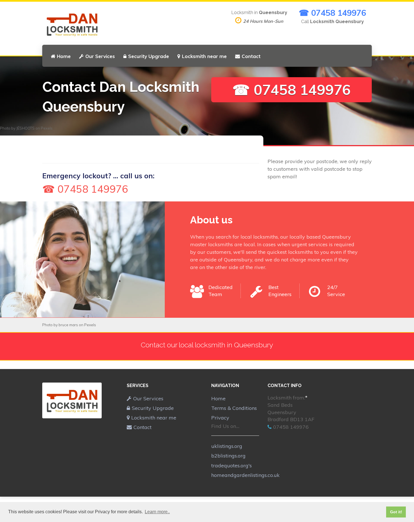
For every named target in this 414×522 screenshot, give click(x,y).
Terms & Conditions (234, 408)
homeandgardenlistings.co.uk (245, 475)
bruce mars (68, 325)
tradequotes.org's (231, 465)
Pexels (47, 128)
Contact (251, 56)
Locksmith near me (204, 56)
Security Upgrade (148, 56)
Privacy (220, 417)
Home (64, 56)
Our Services (100, 56)
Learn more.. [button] (157, 511)
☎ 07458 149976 (332, 13)
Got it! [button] (396, 512)
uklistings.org (226, 446)
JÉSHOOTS (25, 128)
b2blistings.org (228, 455)
